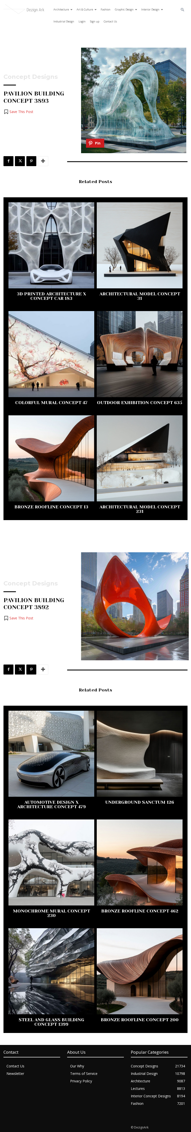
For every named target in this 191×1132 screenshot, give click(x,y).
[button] (183, 10)
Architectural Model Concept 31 (139, 296)
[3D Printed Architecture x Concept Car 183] (51, 245)
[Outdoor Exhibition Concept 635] (140, 354)
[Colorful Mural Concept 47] (51, 354)
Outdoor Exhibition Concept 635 (139, 402)
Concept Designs (30, 77)
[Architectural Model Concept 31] (140, 245)
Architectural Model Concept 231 (139, 509)
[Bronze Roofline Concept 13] (51, 458)
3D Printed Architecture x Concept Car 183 (51, 296)
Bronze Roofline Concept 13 (51, 506)
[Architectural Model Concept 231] (140, 458)
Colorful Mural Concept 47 (51, 402)
